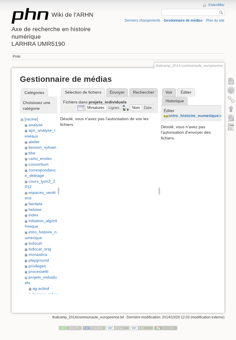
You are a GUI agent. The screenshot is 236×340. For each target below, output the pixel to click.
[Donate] (70, 328)
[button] (96, 108)
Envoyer (117, 92)
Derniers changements (142, 20)
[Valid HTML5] (118, 328)
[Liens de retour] (231, 99)
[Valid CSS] (141, 328)
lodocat (35, 243)
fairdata (35, 203)
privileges (37, 266)
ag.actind (41, 288)
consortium (38, 164)
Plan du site (215, 20)
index (33, 215)
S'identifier (216, 5)
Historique (174, 101)
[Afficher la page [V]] (231, 81)
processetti (38, 271)
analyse (35, 124)
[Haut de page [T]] (231, 108)
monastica (37, 254)
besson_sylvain (42, 147)
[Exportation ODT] (231, 117)
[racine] (31, 119)
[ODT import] (231, 127)
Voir (168, 92)
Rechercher (143, 92)
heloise (34, 209)
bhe (31, 153)
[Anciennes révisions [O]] (231, 90)
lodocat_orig (39, 249)
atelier (34, 141)
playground (38, 260)
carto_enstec (40, 158)
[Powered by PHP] (94, 328)
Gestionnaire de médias (183, 20)
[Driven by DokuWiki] (165, 328)
